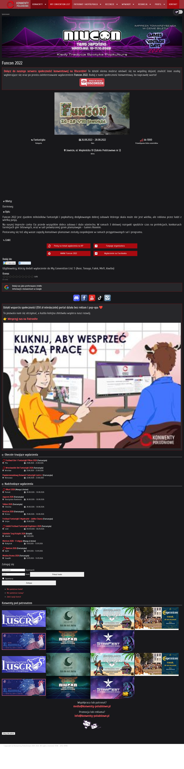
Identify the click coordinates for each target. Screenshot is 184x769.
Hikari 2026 (10, 489)
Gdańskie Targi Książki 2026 (14, 533)
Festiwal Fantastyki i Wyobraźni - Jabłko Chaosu (23, 518)
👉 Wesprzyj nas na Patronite (20, 319)
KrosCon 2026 (8, 511)
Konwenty (37, 4)
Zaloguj (29, 583)
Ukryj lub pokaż (8, 733)
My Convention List (60, 4)
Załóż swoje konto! (14, 597)
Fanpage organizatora (115, 246)
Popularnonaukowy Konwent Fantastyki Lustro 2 (23, 475)
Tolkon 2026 (7, 504)
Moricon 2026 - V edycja (12, 541)
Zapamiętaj (9, 579)
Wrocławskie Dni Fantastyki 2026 (19, 467)
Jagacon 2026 (8, 497)
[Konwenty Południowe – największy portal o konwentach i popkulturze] (18, 4)
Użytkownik (30, 570)
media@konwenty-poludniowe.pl (92, 706)
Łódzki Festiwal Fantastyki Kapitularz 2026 (23, 526)
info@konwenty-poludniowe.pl (92, 715)
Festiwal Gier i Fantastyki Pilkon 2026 (21, 460)
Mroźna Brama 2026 (11, 555)
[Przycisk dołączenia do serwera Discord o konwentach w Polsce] (92, 82)
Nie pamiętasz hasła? (15, 589)
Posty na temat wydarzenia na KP (68, 246)
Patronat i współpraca (86, 4)
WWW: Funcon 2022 (68, 253)
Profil (158, 4)
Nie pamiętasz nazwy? (15, 593)
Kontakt (173, 4)
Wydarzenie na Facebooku (115, 253)
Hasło (28, 574)
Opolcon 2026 (11, 548)
